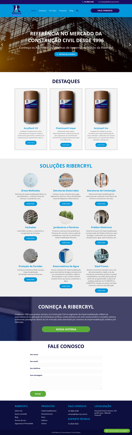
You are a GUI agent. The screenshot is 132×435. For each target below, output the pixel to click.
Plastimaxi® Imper (66, 128)
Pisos (43, 417)
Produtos (63, 10)
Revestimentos (47, 414)
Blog (71, 10)
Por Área (52, 10)
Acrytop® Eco (101, 128)
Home (33, 10)
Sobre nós (18, 411)
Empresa (42, 10)
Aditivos (44, 420)
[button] (2, 44)
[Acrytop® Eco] (101, 107)
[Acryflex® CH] (31, 107)
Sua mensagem (36, 375)
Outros (44, 423)
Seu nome (34, 354)
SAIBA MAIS (31, 143)
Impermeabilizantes (48, 411)
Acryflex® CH (31, 128)
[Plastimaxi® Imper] (66, 107)
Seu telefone (35, 368)
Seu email (34, 361)
